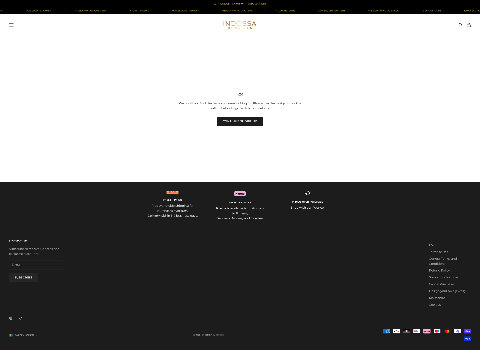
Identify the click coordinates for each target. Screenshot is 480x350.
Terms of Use (438, 252)
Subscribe (23, 277)
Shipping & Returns (443, 277)
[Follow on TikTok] (20, 318)
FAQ (432, 245)
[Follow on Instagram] (11, 318)
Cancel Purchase (441, 284)
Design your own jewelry (447, 291)
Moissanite (437, 298)
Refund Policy (439, 270)
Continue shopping (240, 121)
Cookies (435, 304)
